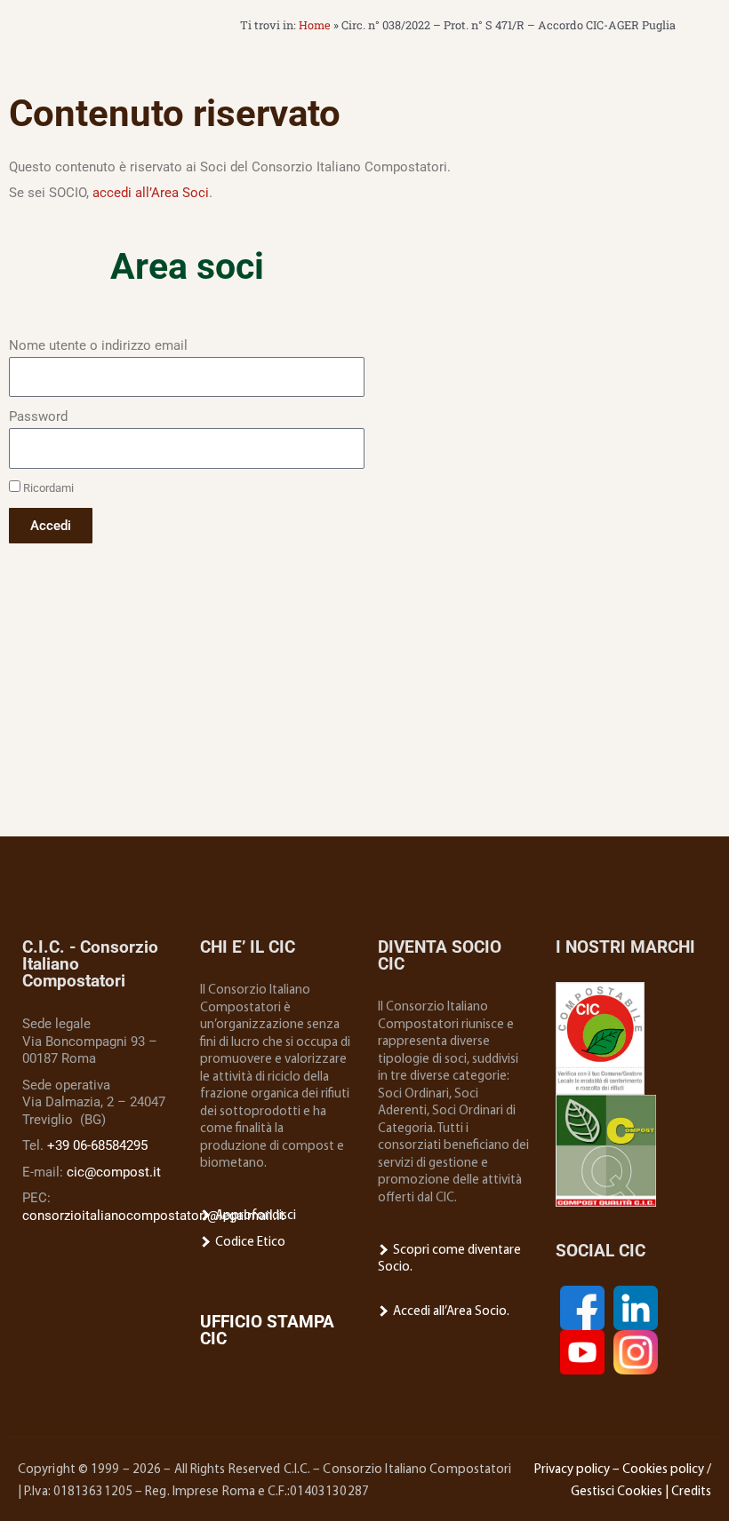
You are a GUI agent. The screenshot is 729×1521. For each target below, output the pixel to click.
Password (38, 416)
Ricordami (47, 488)
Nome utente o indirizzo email (98, 345)
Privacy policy (572, 1470)
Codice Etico (248, 1242)
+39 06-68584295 (97, 1145)
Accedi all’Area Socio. (449, 1312)
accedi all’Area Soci (150, 193)
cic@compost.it (114, 1172)
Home (315, 25)
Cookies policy (663, 1470)
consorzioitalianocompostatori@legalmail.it (153, 1216)
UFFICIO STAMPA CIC (267, 1330)
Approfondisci (254, 1216)
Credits (691, 1492)
